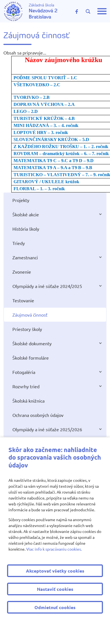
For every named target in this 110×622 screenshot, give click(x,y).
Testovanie (23, 300)
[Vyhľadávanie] (88, 11)
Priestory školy (27, 329)
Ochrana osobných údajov (37, 415)
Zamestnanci (25, 257)
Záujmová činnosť (29, 314)
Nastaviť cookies (55, 589)
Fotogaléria (23, 372)
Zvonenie (21, 271)
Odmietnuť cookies (55, 607)
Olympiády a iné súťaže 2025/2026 (47, 429)
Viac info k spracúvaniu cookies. (54, 548)
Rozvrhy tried (25, 386)
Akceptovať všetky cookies (55, 571)
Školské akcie (25, 214)
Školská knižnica (28, 400)
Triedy (18, 243)
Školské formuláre (30, 357)
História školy (25, 228)
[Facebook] (76, 11)
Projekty (20, 200)
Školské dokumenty (32, 343)
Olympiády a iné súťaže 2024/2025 (47, 286)
